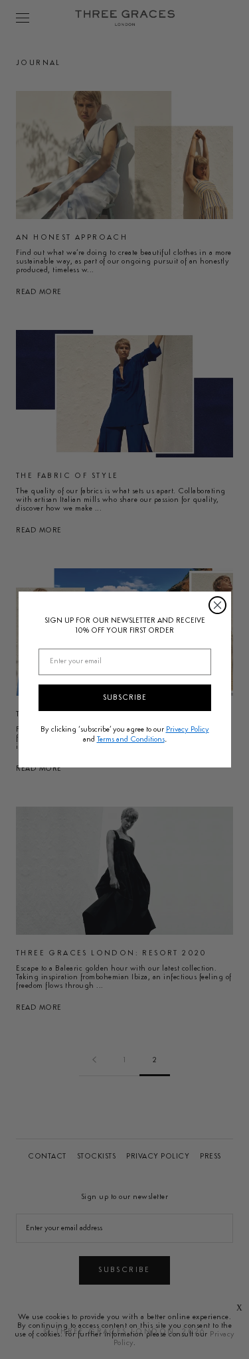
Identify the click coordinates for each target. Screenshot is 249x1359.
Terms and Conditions (131, 740)
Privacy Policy (187, 730)
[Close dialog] (217, 605)
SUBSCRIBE (125, 698)
